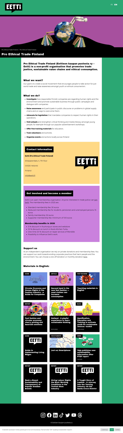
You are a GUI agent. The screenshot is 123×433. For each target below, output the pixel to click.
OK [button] (112, 429)
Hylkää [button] (117, 429)
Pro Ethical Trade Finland (10, 50)
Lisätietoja (105, 429)
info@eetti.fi (30, 176)
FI (112, 4)
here (85, 257)
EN (115, 4)
